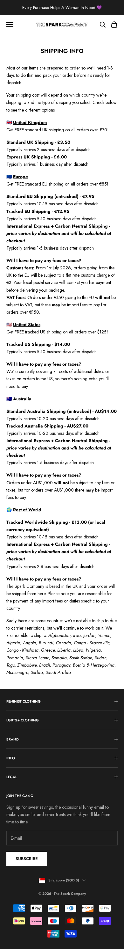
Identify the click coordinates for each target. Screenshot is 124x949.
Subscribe (27, 859)
